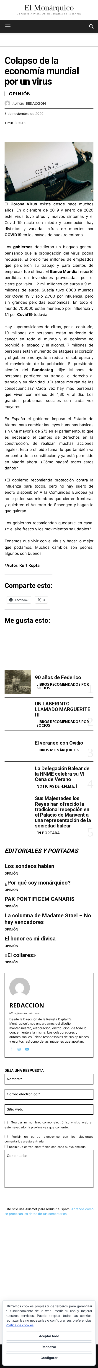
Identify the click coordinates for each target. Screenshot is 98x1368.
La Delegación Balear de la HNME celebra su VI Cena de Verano (62, 774)
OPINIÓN (11, 873)
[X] (19, 133)
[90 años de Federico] (18, 682)
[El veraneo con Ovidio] (18, 746)
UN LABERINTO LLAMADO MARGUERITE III (62, 709)
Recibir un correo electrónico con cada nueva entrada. (47, 1147)
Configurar (49, 1358)
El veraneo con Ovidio (59, 743)
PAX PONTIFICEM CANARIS (40, 899)
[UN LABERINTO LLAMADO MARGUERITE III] (18, 713)
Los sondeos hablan (29, 866)
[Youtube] (27, 1048)
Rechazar (49, 1347)
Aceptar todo (49, 1336)
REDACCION (36, 103)
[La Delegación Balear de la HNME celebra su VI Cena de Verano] (18, 777)
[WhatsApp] (40, 133)
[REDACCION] (9, 103)
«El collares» (20, 955)
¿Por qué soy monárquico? (37, 883)
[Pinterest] (30, 133)
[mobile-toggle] (7, 26)
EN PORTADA (48, 833)
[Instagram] (19, 1048)
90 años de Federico (58, 677)
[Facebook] (9, 133)
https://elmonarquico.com (24, 1013)
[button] (91, 26)
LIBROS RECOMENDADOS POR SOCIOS (62, 686)
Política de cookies (20, 1325)
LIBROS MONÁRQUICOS (57, 750)
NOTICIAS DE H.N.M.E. (55, 786)
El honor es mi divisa (30, 938)
